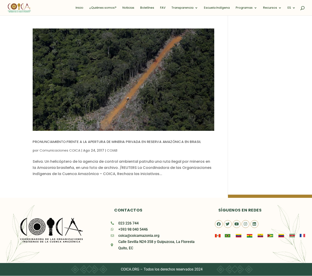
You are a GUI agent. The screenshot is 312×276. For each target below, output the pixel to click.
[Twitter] (228, 224)
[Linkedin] (254, 224)
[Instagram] (245, 224)
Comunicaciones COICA (60, 150)
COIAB (112, 150)
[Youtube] (237, 224)
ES (289, 8)
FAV (163, 8)
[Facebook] (219, 224)
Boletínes (147, 8)
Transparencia (182, 8)
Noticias (128, 8)
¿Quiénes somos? (102, 8)
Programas (244, 8)
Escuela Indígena (217, 8)
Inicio (79, 8)
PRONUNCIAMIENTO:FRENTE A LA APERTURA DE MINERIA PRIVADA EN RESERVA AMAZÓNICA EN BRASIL (117, 141)
